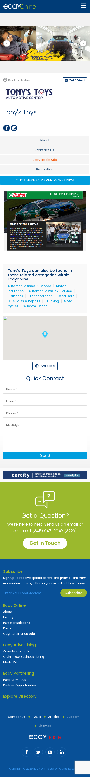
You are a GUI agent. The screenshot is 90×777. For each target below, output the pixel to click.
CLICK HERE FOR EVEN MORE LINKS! (45, 180)
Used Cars (66, 296)
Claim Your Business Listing (23, 657)
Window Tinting (35, 306)
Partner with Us (14, 680)
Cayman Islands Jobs (19, 634)
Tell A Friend (77, 80)
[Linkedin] (61, 752)
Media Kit (10, 662)
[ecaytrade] (45, 737)
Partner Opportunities (19, 685)
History (8, 617)
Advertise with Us (16, 651)
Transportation (40, 296)
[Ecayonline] (19, 6)
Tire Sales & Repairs (24, 301)
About (7, 612)
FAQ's (37, 717)
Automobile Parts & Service (50, 291)
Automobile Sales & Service (29, 286)
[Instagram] (14, 128)
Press (7, 628)
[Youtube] (50, 752)
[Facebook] (6, 128)
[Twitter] (38, 752)
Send (45, 455)
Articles (53, 717)
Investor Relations (16, 623)
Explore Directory (19, 696)
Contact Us (16, 717)
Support (73, 717)
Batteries (16, 296)
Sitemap (45, 726)
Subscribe (73, 592)
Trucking (52, 301)
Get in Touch (45, 543)
